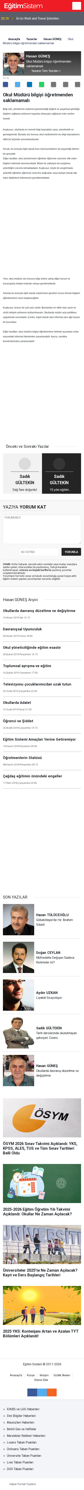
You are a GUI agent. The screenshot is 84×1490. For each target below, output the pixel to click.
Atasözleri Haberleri (20, 1422)
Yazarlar (31, 39)
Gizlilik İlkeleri (62, 1375)
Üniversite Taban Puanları (24, 1456)
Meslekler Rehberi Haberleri (26, 1436)
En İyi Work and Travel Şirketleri (37, 18)
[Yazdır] (65, 84)
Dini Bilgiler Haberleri (21, 1416)
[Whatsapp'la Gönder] (41, 84)
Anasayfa (14, 39)
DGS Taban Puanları (20, 1469)
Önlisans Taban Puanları (23, 1449)
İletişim (44, 1375)
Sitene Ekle (41, 1380)
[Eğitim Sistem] (23, 5)
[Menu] (76, 6)
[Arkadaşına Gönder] (53, 84)
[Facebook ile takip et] (32, 1392)
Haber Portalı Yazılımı (23, 1484)
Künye (31, 1375)
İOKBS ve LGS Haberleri (23, 1409)
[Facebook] (5, 84)
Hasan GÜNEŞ (53, 39)
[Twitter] (17, 84)
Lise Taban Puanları (20, 1462)
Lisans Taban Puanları (22, 1442)
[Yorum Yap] (77, 84)
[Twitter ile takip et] (42, 1392)
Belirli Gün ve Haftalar (21, 1429)
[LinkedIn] (29, 84)
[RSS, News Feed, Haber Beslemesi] (52, 1392)
